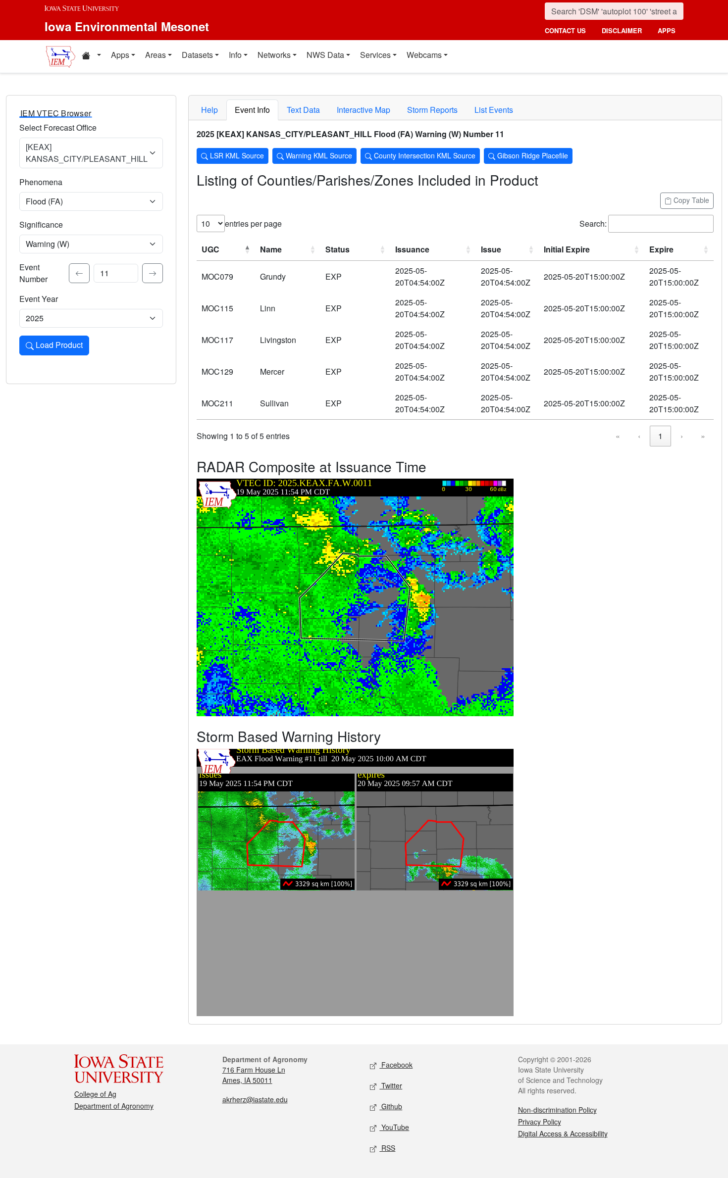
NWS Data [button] (325, 54)
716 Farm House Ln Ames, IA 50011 (253, 1075)
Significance (41, 224)
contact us (565, 30)
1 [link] (660, 436)
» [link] (703, 436)
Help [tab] (209, 109)
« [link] (618, 436)
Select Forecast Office (58, 127)
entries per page (253, 223)
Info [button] (235, 54)
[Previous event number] (79, 273)
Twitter (390, 1085)
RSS (387, 1148)
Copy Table (690, 200)
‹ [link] (639, 436)
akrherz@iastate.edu (255, 1099)
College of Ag (95, 1094)
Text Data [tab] (303, 109)
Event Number (33, 273)
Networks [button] (274, 54)
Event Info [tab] (252, 109)
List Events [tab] (493, 109)
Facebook (396, 1065)
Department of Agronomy (114, 1106)
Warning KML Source (318, 155)
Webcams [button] (424, 54)
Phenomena (40, 182)
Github (390, 1106)
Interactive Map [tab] (363, 109)
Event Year (38, 298)
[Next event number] (152, 273)
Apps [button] (120, 54)
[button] (91, 56)
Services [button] (375, 54)
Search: (593, 223)
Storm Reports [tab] (432, 109)
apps (667, 30)
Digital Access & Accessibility (563, 1133)
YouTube (394, 1127)
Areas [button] (155, 54)
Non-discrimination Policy (557, 1110)
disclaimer (622, 30)
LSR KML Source (236, 155)
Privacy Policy (539, 1122)
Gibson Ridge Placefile (531, 155)
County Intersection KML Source (423, 155)
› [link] (681, 436)
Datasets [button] (197, 54)
